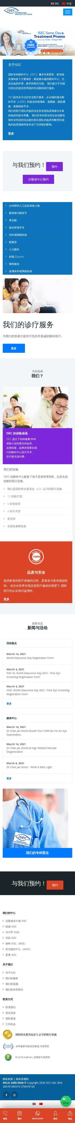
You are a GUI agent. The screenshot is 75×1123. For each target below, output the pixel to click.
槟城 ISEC (11, 926)
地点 (70, 1118)
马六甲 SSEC (12, 932)
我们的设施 (11, 984)
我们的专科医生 (37, 853)
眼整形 (13, 242)
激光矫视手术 (16, 227)
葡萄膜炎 (14, 264)
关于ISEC (10, 972)
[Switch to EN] (34, 1104)
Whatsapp (37, 1118)
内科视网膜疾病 (18, 234)
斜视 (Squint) (16, 256)
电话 (5, 1118)
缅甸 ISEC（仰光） (16, 943)
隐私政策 (8, 1079)
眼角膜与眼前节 (18, 213)
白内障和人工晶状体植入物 (24, 205)
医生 (56, 1118)
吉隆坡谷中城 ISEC (16, 921)
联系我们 (10, 1007)
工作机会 (10, 1024)
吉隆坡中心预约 (38, 179)
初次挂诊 (10, 1013)
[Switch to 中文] (41, 1104)
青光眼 (13, 220)
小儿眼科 (14, 249)
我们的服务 (11, 978)
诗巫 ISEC (11, 938)
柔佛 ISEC (11, 954)
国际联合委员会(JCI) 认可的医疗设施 (36, 1034)
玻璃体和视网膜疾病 (20, 271)
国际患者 (10, 1018)
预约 (54, 167)
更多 (11, 133)
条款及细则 (22, 1079)
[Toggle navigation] (67, 12)
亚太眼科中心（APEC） (18, 949)
